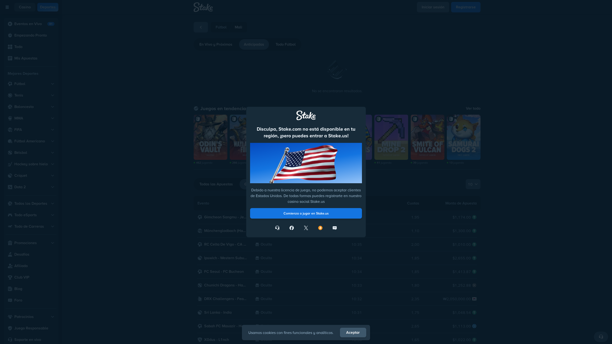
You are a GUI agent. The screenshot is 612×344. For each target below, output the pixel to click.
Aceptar (353, 332)
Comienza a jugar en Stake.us (306, 213)
